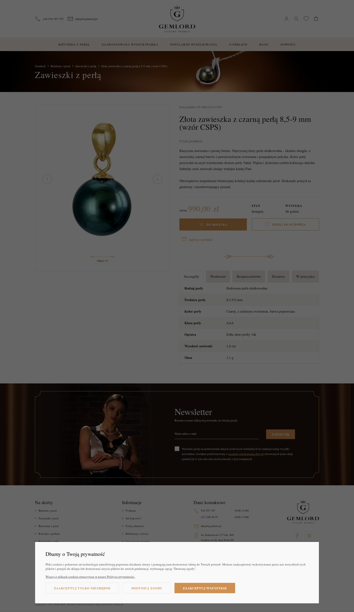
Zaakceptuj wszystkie (205, 588)
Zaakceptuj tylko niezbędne (82, 588)
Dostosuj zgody (146, 588)
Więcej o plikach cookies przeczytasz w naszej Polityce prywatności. (90, 576)
